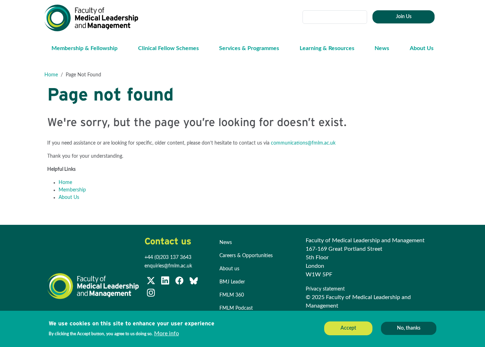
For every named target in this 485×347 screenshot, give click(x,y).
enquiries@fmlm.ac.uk (168, 266)
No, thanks (408, 328)
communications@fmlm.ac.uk (303, 143)
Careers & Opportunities (246, 255)
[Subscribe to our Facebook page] (180, 282)
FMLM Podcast (236, 308)
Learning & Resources (327, 48)
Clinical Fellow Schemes (168, 48)
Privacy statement (326, 289)
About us (229, 268)
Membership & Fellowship (84, 48)
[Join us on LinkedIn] (165, 282)
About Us (422, 48)
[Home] (94, 18)
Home (51, 74)
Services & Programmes (249, 48)
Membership (72, 190)
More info (166, 333)
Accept (348, 328)
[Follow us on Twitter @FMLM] (151, 282)
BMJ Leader (232, 282)
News (382, 48)
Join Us (404, 16)
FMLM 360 (231, 295)
